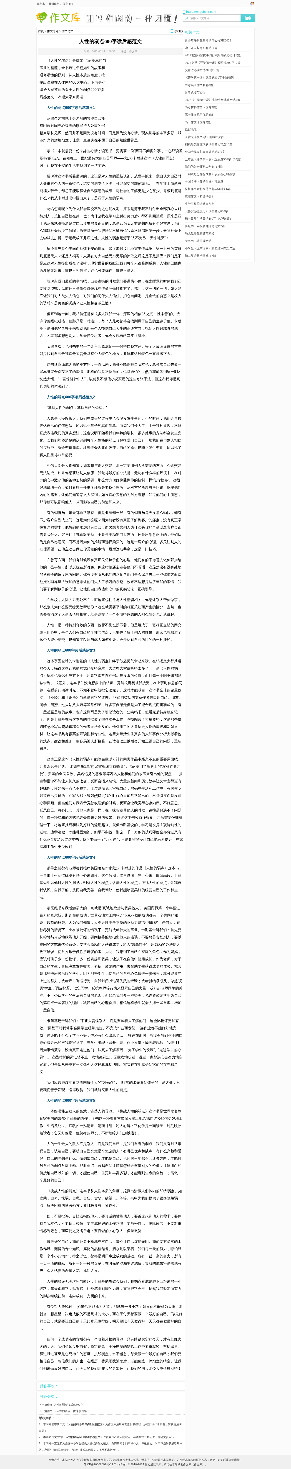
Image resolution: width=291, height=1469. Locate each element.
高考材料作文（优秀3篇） (202, 107)
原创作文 (53, 3)
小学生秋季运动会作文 (199, 203)
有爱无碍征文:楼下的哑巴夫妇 (204, 137)
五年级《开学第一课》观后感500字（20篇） (214, 159)
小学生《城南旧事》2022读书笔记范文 (210, 248)
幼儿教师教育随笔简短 (199, 233)
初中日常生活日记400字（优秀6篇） (209, 218)
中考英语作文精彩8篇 (199, 85)
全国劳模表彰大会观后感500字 (205, 152)
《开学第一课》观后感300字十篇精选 (209, 77)
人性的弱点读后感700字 (68, 1404)
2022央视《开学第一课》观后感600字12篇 (213, 62)
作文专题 (53, 31)
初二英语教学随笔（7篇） (202, 255)
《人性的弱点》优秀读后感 (70, 1411)
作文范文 (68, 3)
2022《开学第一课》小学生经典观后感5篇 (212, 100)
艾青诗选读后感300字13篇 (202, 70)
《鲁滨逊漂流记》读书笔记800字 (206, 211)
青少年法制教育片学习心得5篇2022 (208, 40)
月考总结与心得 (195, 92)
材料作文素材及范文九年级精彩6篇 (208, 189)
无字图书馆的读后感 (198, 241)
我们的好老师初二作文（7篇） (205, 166)
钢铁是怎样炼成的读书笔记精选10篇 (208, 144)
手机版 (178, 31)
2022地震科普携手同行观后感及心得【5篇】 (214, 55)
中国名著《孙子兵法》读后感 (204, 181)
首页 (41, 31)
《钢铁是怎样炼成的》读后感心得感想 (210, 174)
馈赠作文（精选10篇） (200, 196)
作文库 (41, 3)
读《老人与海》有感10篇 (201, 48)
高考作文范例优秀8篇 (199, 114)
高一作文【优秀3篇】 (199, 122)
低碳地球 (191, 129)
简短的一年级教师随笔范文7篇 (205, 226)
